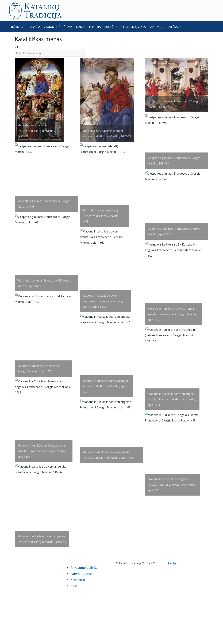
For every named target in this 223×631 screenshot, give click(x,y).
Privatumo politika (84, 567)
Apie (74, 586)
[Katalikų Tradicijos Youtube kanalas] (25, 563)
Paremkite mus (82, 574)
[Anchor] (64, 38)
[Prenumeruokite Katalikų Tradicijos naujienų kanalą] (14, 563)
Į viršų (172, 563)
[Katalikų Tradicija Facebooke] (20, 563)
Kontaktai (78, 580)
